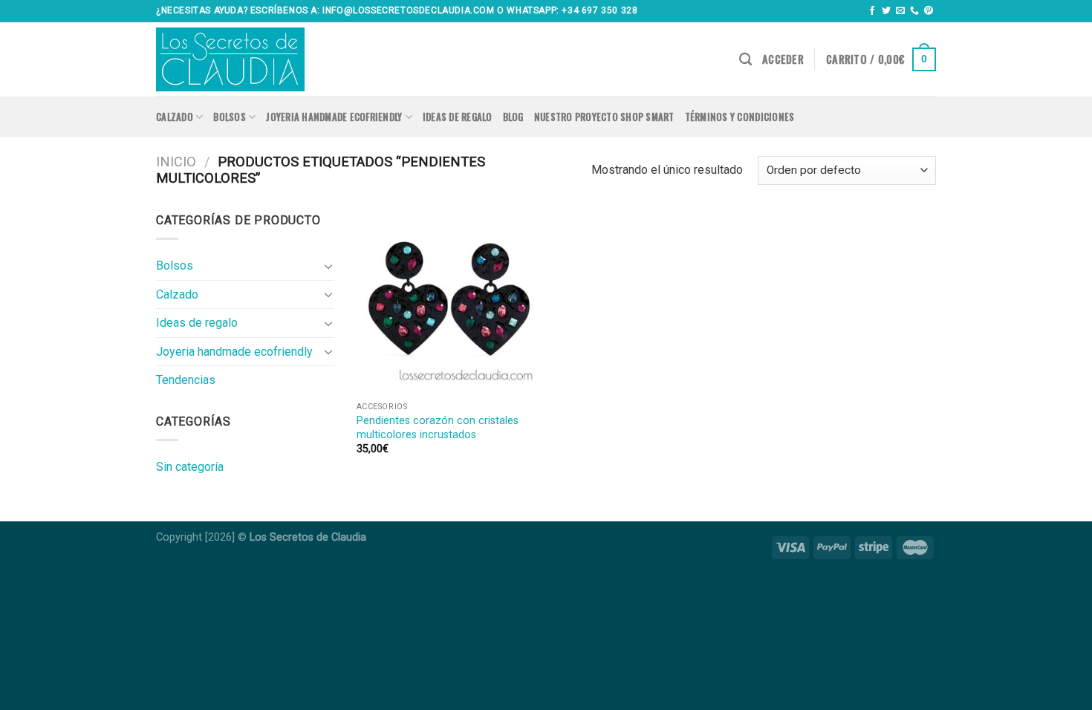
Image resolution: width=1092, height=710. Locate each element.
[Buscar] (745, 60)
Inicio (176, 161)
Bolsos (229, 117)
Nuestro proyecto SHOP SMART (604, 117)
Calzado (174, 117)
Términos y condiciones (740, 117)
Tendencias (185, 380)
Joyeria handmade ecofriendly (334, 117)
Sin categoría (190, 467)
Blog (513, 117)
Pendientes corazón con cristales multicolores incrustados (438, 427)
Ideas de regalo (458, 117)
